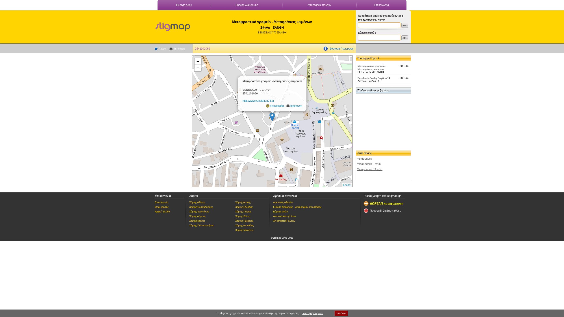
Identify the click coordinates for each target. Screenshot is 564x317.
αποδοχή (341, 313)
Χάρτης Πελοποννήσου (201, 225)
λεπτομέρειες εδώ (312, 313)
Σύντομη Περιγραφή (342, 48)
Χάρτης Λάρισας (197, 216)
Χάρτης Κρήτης (197, 220)
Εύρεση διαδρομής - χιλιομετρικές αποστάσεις (297, 207)
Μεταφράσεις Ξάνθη (369, 164)
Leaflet (347, 185)
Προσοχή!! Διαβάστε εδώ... (385, 210)
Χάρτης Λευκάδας (244, 225)
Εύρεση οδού (184, 5)
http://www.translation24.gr (258, 100)
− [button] (198, 68)
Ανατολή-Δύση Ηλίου (284, 216)
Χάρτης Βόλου (242, 216)
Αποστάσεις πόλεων (319, 5)
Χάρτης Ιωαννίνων (199, 211)
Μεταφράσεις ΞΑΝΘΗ (369, 169)
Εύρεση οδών (280, 211)
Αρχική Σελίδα (162, 211)
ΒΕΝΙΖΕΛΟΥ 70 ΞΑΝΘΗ (272, 32)
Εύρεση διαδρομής (247, 5)
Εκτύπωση (179, 48)
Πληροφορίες (277, 105)
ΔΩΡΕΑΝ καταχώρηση (386, 203)
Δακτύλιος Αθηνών (283, 202)
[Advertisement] (170, 121)
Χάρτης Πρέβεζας (244, 220)
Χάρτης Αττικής (243, 202)
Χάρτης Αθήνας (197, 202)
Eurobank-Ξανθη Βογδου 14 (374, 78)
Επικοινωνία (381, 5)
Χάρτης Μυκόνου (244, 230)
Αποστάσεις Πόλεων (284, 220)
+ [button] (198, 61)
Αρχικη (162, 48)
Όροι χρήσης (162, 207)
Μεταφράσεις (364, 158)
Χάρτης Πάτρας (243, 211)
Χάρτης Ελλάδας (244, 207)
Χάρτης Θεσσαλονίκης (201, 207)
